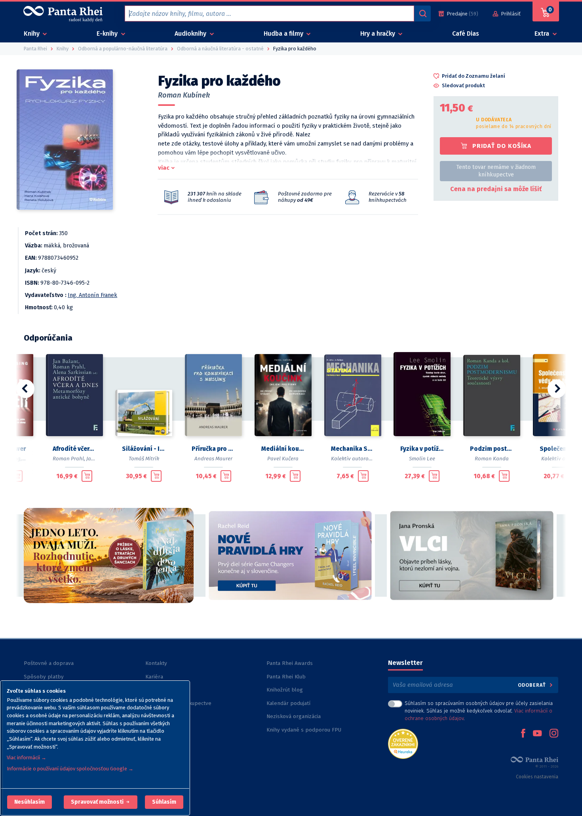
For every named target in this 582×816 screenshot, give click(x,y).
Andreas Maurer (213, 458)
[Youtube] (537, 734)
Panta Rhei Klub (286, 676)
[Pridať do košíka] (17, 475)
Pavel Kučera (283, 458)
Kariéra (154, 676)
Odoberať (533, 685)
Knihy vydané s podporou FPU (303, 729)
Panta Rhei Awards (289, 663)
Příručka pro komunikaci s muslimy (213, 448)
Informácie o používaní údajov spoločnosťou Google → (70, 769)
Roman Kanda (492, 458)
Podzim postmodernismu (492, 448)
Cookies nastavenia (537, 777)
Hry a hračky (378, 33)
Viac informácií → (26, 757)
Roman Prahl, (69, 458)
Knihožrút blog (284, 689)
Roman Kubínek (184, 95)
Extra (542, 33)
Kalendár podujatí (288, 703)
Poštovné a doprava (49, 663)
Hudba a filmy (284, 33)
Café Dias (465, 33)
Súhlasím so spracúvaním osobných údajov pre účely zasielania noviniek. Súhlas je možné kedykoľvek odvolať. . (479, 710)
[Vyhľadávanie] (422, 13)
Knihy (32, 33)
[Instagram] (554, 734)
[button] (29, 802)
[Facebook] (523, 734)
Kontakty (156, 663)
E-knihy (108, 33)
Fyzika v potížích (422, 448)
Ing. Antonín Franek (92, 295)
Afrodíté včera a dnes (74, 448)
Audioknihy (191, 33)
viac (163, 167)
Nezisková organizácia (293, 716)
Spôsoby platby (44, 676)
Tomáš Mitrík (144, 458)
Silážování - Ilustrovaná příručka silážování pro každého (143, 448)
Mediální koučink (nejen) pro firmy (283, 448)
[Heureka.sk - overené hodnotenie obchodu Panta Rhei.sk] (403, 743)
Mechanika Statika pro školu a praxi (353, 448)
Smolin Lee (422, 458)
